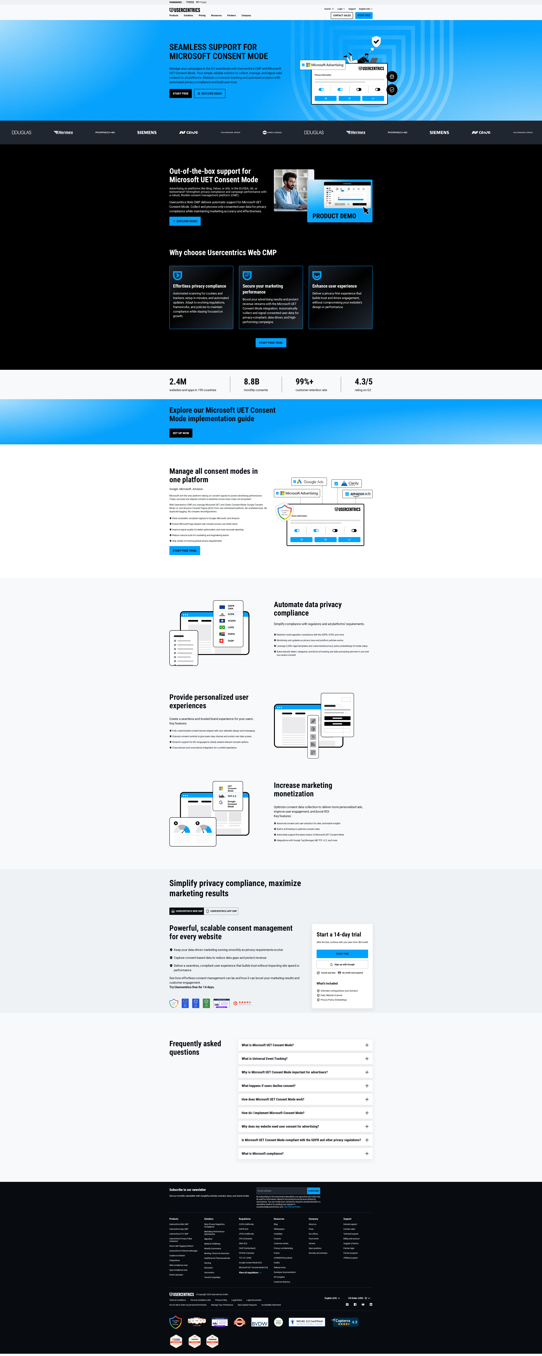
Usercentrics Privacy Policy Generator (180, 1239)
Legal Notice (236, 1300)
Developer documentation (285, 1272)
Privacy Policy (221, 1300)
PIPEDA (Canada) (246, 1253)
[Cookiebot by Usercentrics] (190, 2)
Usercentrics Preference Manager (183, 1251)
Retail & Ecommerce (212, 1248)
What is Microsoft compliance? (263, 1154)
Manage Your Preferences (222, 1305)
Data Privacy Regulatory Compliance (214, 1225)
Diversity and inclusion (318, 1253)
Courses (277, 1238)
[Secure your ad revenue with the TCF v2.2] (220, 1322)
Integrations (174, 1260)
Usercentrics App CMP (178, 1229)
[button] (174, 15)
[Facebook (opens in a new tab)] (355, 1304)
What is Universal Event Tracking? (265, 1059)
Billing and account (351, 1238)
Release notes (280, 1267)
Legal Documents (254, 1300)
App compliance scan (178, 1270)
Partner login (348, 1248)
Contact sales (349, 1229)
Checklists (278, 1234)
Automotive (209, 1272)
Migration (208, 1239)
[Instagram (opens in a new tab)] (347, 1304)
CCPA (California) (246, 1224)
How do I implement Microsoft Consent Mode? (273, 1113)
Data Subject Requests (247, 1305)
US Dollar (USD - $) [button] (357, 1298)
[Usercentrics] (175, 2)
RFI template (279, 1277)
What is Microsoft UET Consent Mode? (268, 1045)
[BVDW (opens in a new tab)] (259, 1322)
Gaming (207, 1263)
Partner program (350, 1253)
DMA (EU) (243, 1243)
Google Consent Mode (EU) (250, 1263)
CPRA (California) (246, 1234)
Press (311, 1229)
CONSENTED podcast (283, 1258)
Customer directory (282, 1282)
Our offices (313, 1234)
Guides (277, 1263)
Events (277, 1253)
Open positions (315, 1248)
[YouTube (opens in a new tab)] (363, 1304)
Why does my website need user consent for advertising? (280, 1126)
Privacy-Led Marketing (283, 1248)
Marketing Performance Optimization (214, 1232)
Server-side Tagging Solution (181, 1246)
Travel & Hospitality (212, 1277)
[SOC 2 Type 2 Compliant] (195, 1341)
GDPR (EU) (243, 1229)
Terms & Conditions (177, 1300)
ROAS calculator (176, 1275)
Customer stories (281, 1243)
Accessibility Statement (271, 1305)
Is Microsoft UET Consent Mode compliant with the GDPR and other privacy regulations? (301, 1140)
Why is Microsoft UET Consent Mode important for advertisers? (285, 1072)
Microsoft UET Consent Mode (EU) (253, 1267)
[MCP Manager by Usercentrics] (201, 2)
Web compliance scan (178, 1265)
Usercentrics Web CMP (179, 1224)
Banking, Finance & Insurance (216, 1253)
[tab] (186, 911)
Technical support (351, 1234)
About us (312, 1224)
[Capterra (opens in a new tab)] (345, 1322)
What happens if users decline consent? (269, 1086)
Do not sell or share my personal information (188, 1305)
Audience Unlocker (177, 1255)
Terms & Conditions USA (200, 1300)
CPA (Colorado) (245, 1238)
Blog (276, 1224)
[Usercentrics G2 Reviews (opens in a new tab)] (197, 1322)
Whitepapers (279, 1229)
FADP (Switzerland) (247, 1248)
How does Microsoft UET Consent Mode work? (273, 1099)
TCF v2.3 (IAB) (245, 1258)
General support (350, 1224)
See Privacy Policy (292, 1207)
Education (208, 1268)
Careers (312, 1243)
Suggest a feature (351, 1243)
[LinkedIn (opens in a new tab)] (371, 1304)
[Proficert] (176, 1341)
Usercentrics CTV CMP (178, 1234)
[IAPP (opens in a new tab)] (278, 1322)
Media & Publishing (212, 1244)
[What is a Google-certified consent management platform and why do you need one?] (175, 1322)
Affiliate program (350, 1258)
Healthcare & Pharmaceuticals (217, 1258)
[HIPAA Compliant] (212, 1341)
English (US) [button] (364, 9)
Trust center (314, 1238)
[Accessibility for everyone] (307, 1322)
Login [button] (340, 9)
